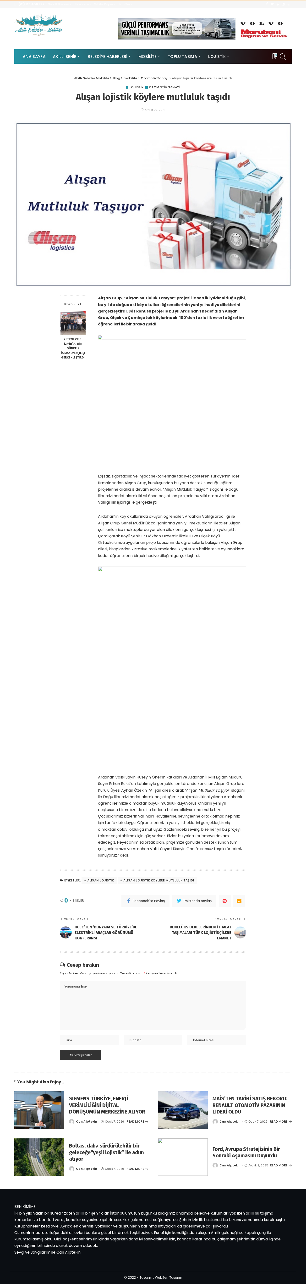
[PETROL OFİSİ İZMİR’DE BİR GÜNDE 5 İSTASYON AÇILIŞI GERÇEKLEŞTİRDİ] (73, 322)
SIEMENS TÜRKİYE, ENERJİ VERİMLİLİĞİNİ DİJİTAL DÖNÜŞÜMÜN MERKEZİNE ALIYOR (107, 1105)
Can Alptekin (86, 1121)
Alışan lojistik (100, 880)
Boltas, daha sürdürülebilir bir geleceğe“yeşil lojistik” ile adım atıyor (106, 1152)
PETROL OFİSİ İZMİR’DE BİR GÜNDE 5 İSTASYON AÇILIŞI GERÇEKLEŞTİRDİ (73, 348)
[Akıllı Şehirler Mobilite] (38, 25)
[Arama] (283, 56)
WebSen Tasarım (168, 1277)
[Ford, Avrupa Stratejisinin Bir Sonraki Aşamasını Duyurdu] (183, 1157)
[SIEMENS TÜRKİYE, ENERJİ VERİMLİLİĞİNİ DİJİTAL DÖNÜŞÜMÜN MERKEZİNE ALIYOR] (39, 1110)
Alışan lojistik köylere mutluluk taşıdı (158, 880)
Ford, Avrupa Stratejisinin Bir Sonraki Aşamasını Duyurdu (246, 1152)
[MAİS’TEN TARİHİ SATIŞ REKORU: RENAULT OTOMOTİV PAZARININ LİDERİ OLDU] (183, 1110)
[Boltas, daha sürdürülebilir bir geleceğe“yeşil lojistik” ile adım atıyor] (39, 1157)
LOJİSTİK (137, 87)
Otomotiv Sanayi (164, 87)
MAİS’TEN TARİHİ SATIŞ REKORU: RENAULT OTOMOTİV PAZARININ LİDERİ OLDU (250, 1105)
